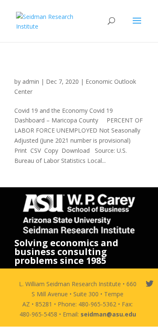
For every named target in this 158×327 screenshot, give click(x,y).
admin (30, 81)
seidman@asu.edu (108, 314)
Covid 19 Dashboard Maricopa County (77, 73)
